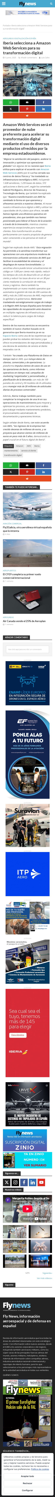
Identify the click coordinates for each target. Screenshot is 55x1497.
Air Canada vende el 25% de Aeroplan (24, 621)
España (32, 38)
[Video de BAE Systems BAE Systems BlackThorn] (40, 1231)
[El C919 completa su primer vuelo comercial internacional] (27, 552)
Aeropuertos (9, 570)
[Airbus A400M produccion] (15, 1246)
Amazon (19, 446)
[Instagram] (15, 1182)
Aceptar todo (27, 1476)
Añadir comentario (29, 57)
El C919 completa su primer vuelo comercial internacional (22, 576)
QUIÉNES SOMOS (10, 1375)
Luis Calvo (45, 57)
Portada (6, 25)
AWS (29, 446)
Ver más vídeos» (44, 1278)
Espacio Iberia (10, 335)
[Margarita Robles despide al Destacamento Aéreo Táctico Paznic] (15, 1231)
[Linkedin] (32, 1182)
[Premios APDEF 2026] (40, 1261)
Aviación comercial (12, 523)
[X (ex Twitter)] (6, 1182)
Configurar (27, 1490)
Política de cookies (40, 1469)
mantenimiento (11, 450)
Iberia (48, 166)
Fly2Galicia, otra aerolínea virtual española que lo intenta (27, 529)
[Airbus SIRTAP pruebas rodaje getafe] (15, 1261)
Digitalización (21, 38)
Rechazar (27, 1483)
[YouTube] (41, 1182)
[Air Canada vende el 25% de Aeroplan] (27, 599)
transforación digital (13, 455)
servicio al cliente (28, 450)
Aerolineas (8, 38)
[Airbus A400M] (40, 1246)
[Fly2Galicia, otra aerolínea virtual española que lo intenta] (27, 505)
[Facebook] (24, 1182)
